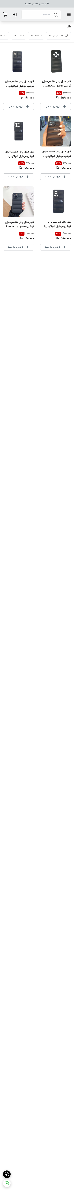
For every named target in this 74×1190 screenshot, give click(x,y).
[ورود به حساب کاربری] (15, 14)
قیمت (21, 35)
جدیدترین (58, 35)
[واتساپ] (7, 1183)
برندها (38, 35)
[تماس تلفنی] (7, 1174)
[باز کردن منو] (68, 14)
